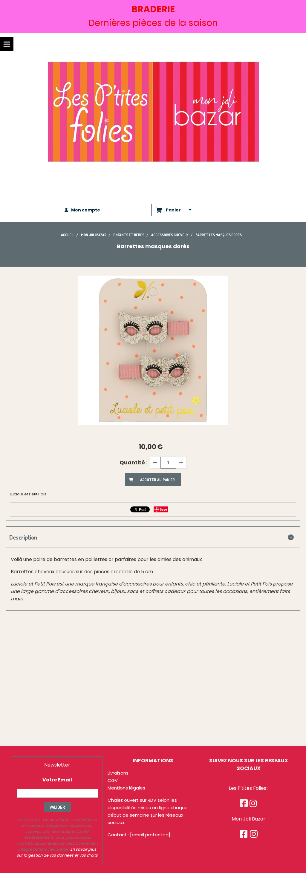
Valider (57, 807)
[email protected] (150, 835)
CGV (113, 780)
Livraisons (118, 773)
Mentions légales (126, 788)
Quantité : (134, 462)
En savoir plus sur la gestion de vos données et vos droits (57, 852)
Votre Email (57, 779)
